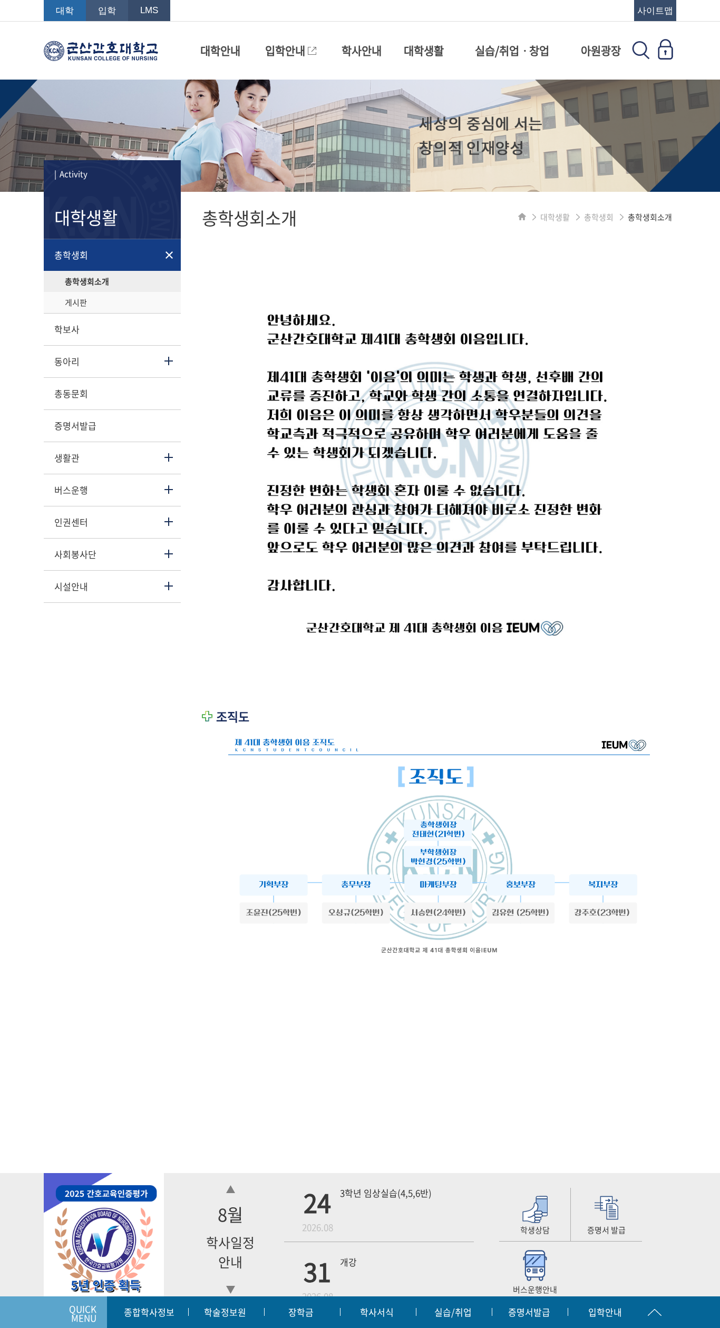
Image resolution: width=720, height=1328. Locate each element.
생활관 (67, 457)
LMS (149, 10)
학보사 (67, 329)
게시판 (76, 302)
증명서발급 (75, 425)
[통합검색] (641, 56)
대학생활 (424, 50)
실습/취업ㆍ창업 (512, 50)
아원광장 (601, 50)
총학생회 (71, 254)
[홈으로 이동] (522, 217)
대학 (65, 11)
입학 (107, 11)
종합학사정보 (149, 1312)
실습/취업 (453, 1312)
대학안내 (220, 50)
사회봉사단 (75, 554)
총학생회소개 (87, 281)
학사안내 (362, 50)
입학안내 (286, 50)
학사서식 (377, 1312)
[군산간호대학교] (101, 56)
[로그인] (665, 56)
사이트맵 (655, 11)
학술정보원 (225, 1312)
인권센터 (71, 522)
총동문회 (71, 393)
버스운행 (71, 489)
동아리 (67, 361)
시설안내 (71, 586)
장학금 (301, 1312)
